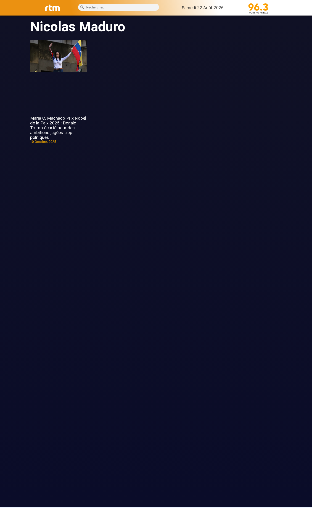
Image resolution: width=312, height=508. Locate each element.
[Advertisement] (253, 95)
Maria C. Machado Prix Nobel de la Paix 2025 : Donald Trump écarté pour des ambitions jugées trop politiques (58, 128)
